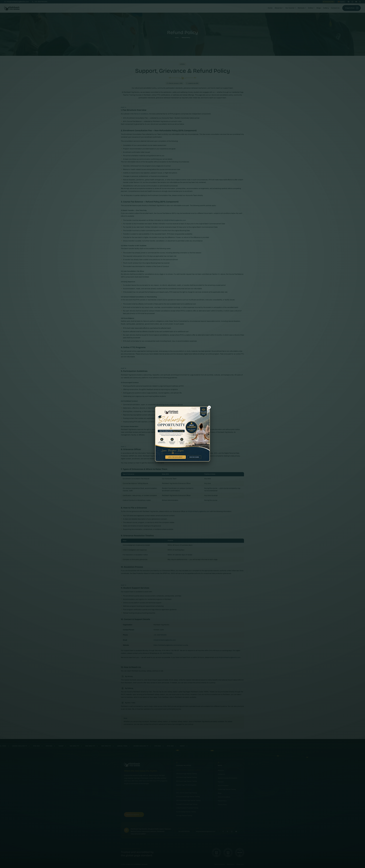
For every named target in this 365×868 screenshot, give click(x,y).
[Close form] (207, 403)
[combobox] (160, 430)
